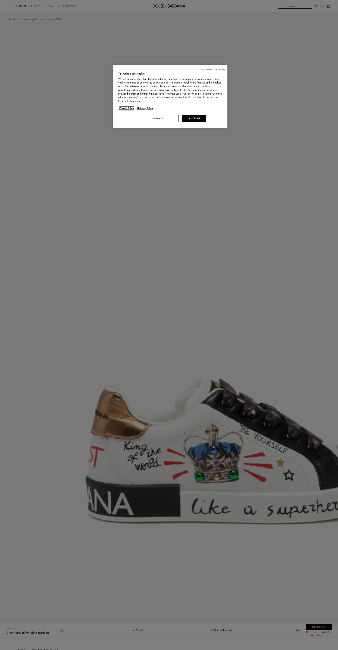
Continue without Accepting (213, 69)
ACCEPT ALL (194, 118)
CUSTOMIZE (158, 118)
